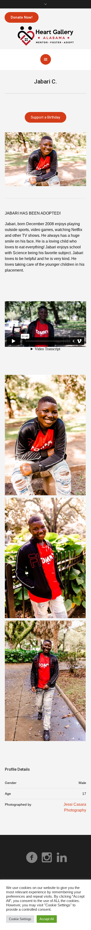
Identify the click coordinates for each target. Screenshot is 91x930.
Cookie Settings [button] (20, 919)
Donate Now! (22, 17)
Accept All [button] (47, 919)
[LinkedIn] (62, 857)
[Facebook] (32, 857)
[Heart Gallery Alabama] (46, 36)
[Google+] (47, 857)
